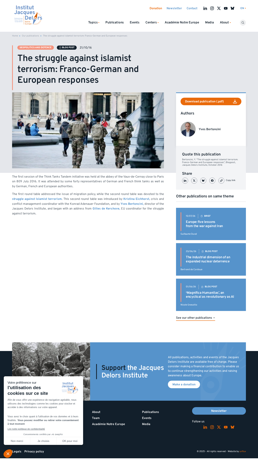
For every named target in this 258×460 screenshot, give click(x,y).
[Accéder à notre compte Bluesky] (232, 8)
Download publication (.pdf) (204, 101)
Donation (156, 8)
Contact (192, 8)
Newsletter (174, 8)
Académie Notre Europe (182, 22)
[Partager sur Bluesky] (203, 181)
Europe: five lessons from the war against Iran (204, 224)
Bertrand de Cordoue (191, 269)
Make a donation (183, 384)
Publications (114, 22)
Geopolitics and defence (36, 47)
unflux (242, 451)
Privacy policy (34, 451)
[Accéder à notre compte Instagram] (212, 8)
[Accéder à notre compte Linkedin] (205, 8)
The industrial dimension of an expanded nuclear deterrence (208, 259)
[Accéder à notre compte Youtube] (226, 8)
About (96, 412)
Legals (16, 451)
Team (96, 418)
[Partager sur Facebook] (212, 181)
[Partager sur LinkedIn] (185, 181)
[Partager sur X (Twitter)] (194, 181)
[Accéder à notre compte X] (219, 8)
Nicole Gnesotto (189, 304)
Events (134, 22)
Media (209, 22)
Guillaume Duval (189, 234)
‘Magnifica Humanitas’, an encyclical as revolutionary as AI (210, 294)
